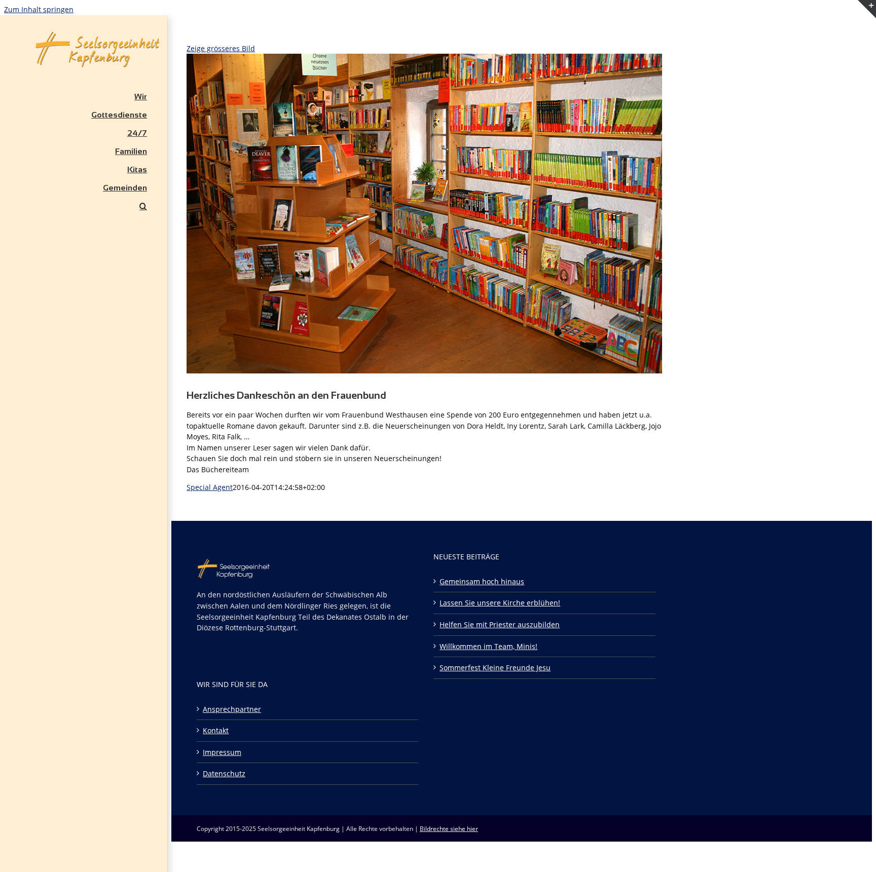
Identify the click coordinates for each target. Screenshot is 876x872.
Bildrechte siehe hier (449, 828)
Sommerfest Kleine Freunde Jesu (495, 667)
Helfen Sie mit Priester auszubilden (500, 624)
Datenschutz (224, 773)
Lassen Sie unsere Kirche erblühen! (500, 603)
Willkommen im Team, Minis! (488, 646)
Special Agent (210, 487)
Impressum (222, 752)
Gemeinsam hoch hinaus (482, 581)
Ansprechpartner (232, 709)
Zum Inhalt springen (39, 9)
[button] (83, 206)
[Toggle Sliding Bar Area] (867, 31)
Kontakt (216, 730)
